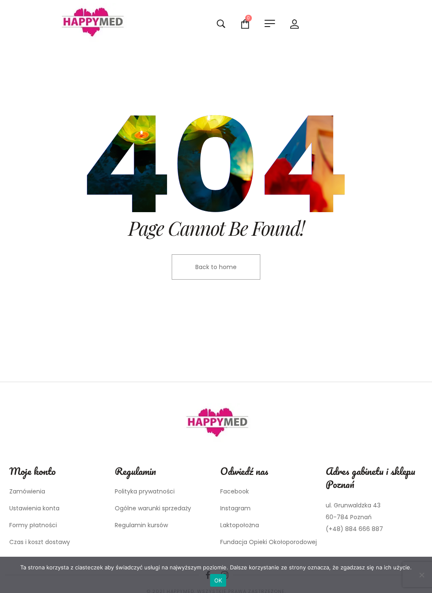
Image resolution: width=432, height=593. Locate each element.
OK (218, 580)
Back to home (216, 267)
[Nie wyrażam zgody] (421, 575)
